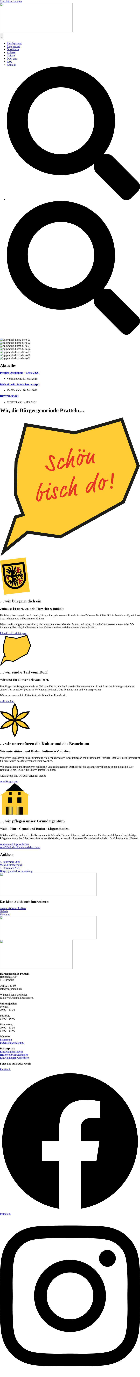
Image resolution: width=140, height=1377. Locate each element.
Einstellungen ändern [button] (11, 1051)
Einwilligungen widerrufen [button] (14, 1057)
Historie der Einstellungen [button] (14, 1054)
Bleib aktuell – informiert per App (19, 384)
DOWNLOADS (9, 396)
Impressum (6, 1039)
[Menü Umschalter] (1, 36)
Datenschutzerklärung (12, 1042)
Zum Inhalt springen (11, 1)
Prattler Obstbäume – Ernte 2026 (19, 372)
